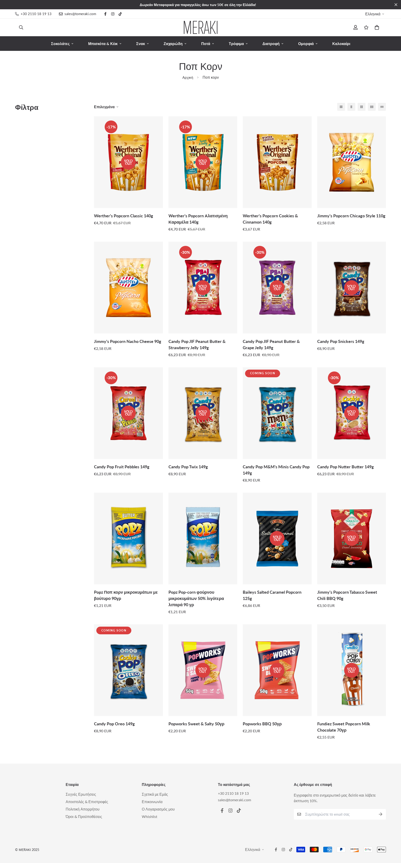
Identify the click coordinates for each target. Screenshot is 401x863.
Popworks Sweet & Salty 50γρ (196, 723)
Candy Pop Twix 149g (188, 466)
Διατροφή (271, 43)
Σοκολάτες (60, 43)
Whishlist (149, 816)
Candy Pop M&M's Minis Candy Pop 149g (276, 469)
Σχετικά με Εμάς (155, 794)
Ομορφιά (306, 43)
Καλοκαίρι (341, 43)
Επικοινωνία (152, 801)
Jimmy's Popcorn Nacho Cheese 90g (127, 341)
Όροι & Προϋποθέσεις (84, 816)
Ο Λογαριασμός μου (158, 809)
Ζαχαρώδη (173, 43)
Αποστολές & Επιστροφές (87, 801)
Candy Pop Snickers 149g (340, 341)
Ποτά (205, 43)
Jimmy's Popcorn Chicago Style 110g (351, 215)
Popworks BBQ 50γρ (262, 723)
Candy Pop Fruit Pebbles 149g (121, 466)
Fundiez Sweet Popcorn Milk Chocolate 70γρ (343, 727)
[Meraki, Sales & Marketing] (200, 27)
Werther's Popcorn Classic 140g (123, 215)
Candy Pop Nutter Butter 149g (345, 466)
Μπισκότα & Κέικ (103, 43)
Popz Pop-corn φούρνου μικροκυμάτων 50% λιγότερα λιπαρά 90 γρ (196, 598)
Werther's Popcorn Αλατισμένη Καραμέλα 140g (198, 219)
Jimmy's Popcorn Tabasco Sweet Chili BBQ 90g (347, 595)
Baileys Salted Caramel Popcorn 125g (272, 595)
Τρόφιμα (236, 43)
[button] (376, 27)
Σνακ (140, 43)
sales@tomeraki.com (234, 800)
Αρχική (187, 77)
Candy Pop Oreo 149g (114, 723)
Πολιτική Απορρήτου (83, 809)
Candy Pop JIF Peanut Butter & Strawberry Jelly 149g (197, 344)
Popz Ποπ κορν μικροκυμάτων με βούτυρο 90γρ (126, 595)
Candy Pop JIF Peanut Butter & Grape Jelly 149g (271, 344)
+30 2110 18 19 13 (233, 793)
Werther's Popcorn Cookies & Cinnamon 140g (270, 219)
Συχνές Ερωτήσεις (81, 794)
